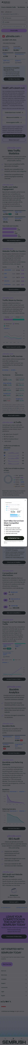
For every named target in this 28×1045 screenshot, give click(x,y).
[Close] (25, 500)
